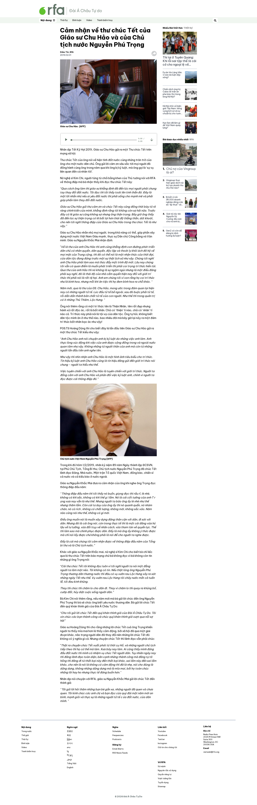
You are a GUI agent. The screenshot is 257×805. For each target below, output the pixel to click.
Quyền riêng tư (164, 774)
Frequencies (118, 735)
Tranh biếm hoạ (104, 20)
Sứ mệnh (162, 766)
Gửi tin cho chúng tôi (167, 747)
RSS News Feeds (120, 753)
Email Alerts (118, 749)
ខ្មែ (68, 751)
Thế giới (25, 735)
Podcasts (117, 739)
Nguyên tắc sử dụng (167, 770)
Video (89, 20)
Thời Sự (64, 20)
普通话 (70, 731)
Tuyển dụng (163, 782)
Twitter (161, 739)
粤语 (69, 735)
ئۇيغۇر (69, 759)
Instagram (162, 743)
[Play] (67, 140)
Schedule (116, 731)
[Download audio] (151, 139)
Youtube (162, 731)
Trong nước (26, 731)
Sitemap (162, 786)
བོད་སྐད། (70, 755)
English (70, 767)
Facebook (162, 735)
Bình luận (76, 20)
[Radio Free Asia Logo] (70, 9)
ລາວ (68, 747)
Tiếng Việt (71, 763)
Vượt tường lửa (164, 778)
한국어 (70, 743)
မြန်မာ (69, 739)
